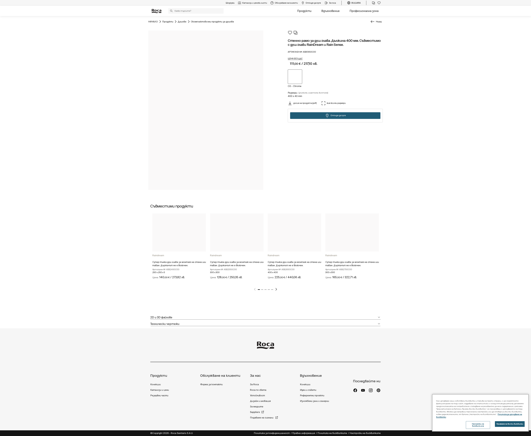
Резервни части (159, 395)
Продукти (304, 10)
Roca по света (258, 390)
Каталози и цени (159, 390)
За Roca (254, 384)
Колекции (155, 384)
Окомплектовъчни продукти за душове (212, 21)
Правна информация (304, 433)
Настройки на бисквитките (365, 433)
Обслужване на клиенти (220, 375)
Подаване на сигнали (262, 417)
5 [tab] (272, 289)
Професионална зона (364, 10)
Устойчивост (257, 395)
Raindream (158, 255)
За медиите (256, 406)
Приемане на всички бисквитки (509, 424)
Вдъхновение (330, 10)
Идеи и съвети (308, 390)
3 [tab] (265, 289)
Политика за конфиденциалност (272, 433)
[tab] (265, 317)
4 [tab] (269, 289)
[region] (480, 413)
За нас (255, 375)
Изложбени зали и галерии (315, 401)
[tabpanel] (179, 248)
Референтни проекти (312, 395)
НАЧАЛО (153, 21)
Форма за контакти (211, 384)
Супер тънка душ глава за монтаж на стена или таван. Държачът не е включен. (179, 264)
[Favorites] (379, 3)
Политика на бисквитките (332, 433)
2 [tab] (262, 289)
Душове (182, 21)
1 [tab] (259, 289)
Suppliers (255, 412)
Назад (379, 21)
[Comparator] (373, 3)
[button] (171, 11)
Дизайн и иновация (260, 401)
